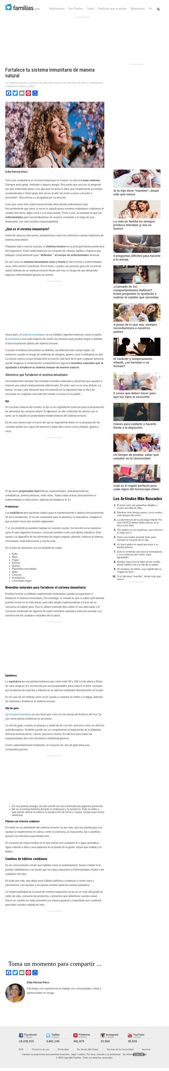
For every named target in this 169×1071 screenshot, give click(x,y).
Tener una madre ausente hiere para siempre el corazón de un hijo (136, 538)
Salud (90, 8)
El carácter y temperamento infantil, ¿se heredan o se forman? (132, 362)
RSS (21, 1049)
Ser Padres (76, 8)
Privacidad (63, 1049)
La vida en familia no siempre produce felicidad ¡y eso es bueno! (134, 225)
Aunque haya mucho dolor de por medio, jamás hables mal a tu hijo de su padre (139, 563)
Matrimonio (57, 8)
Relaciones (138, 8)
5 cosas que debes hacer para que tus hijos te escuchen (134, 395)
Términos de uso (40, 1049)
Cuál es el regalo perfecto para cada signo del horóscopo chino (136, 487)
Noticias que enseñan (112, 8)
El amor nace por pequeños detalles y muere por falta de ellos (137, 506)
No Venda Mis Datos (87, 1049)
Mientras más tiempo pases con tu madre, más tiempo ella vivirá (140, 514)
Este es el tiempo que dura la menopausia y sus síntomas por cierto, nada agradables (139, 554)
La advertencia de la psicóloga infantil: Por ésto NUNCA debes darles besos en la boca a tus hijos (139, 522)
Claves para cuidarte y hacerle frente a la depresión (134, 425)
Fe (150, 8)
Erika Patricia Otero (16, 171)
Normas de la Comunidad (120, 1049)
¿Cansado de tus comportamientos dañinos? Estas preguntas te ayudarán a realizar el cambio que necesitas (136, 292)
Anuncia (146, 1049)
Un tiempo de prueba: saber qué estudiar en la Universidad (136, 456)
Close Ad (139, 1054)
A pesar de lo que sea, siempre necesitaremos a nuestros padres (135, 328)
